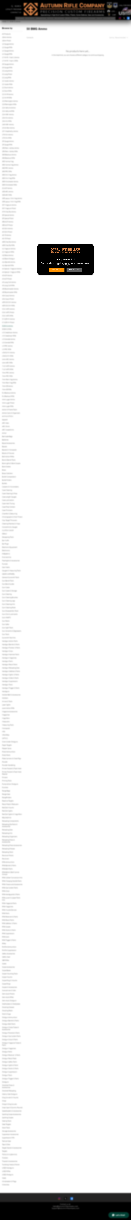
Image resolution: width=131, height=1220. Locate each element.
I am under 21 (74, 270)
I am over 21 (56, 270)
